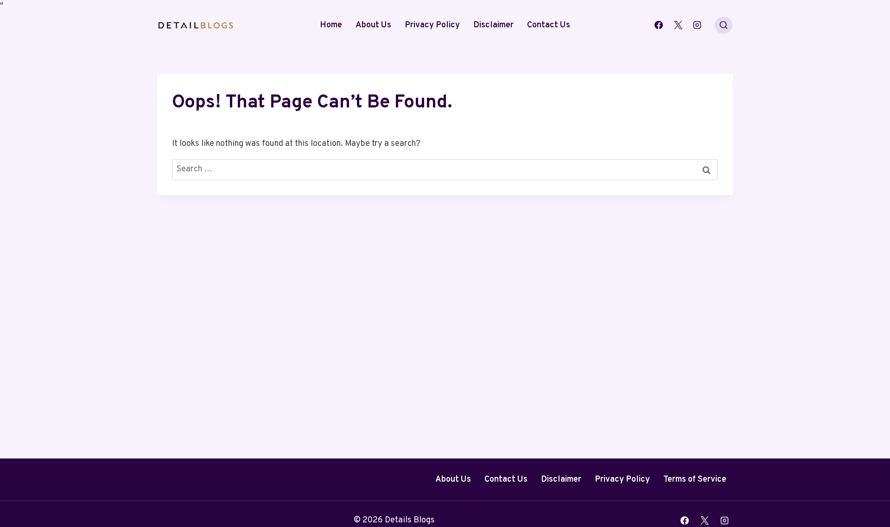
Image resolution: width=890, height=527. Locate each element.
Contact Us (548, 25)
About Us (373, 25)
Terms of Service (694, 479)
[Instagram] (697, 25)
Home (331, 25)
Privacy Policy (432, 25)
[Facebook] (658, 25)
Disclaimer (493, 25)
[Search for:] (445, 169)
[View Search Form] (723, 25)
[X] (678, 25)
